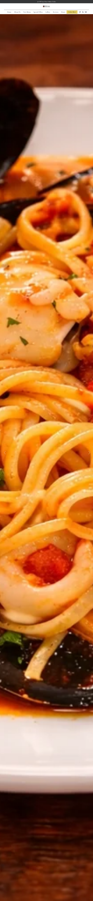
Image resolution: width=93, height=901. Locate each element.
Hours (63, 12)
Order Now (72, 12)
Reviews (55, 12)
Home (9, 12)
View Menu (27, 12)
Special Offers (38, 12)
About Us (17, 12)
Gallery (47, 12)
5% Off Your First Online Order (46, 2)
